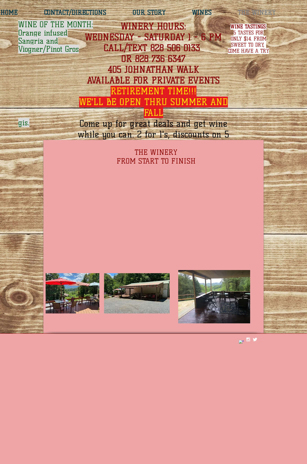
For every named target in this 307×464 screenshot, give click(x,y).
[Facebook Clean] (241, 342)
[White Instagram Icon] (248, 339)
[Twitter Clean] (255, 339)
